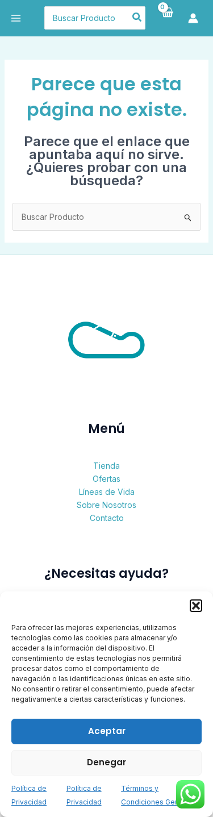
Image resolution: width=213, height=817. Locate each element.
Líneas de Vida (107, 492)
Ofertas (106, 478)
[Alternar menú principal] (16, 18)
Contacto (107, 518)
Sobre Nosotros (106, 505)
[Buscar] (137, 18)
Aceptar (107, 731)
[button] (196, 605)
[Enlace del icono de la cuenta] (196, 18)
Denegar (106, 762)
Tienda (106, 465)
